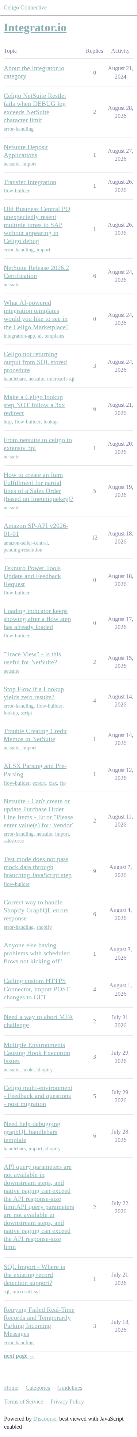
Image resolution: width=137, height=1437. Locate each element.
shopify (44, 927)
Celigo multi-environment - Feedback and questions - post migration (38, 1095)
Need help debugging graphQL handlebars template (32, 1131)
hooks (28, 1069)
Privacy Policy (67, 1401)
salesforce (14, 841)
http (8, 422)
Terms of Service (23, 1401)
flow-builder (17, 191)
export (39, 783)
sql (6, 1291)
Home (11, 1388)
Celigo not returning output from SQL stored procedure (35, 362)
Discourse (44, 1419)
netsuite (11, 164)
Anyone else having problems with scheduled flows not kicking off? (37, 953)
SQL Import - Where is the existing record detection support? (34, 1274)
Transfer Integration (30, 182)
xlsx (53, 783)
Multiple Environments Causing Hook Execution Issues (37, 1052)
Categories (38, 1388)
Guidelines (69, 1388)
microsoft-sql (61, 379)
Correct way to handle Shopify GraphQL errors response (36, 910)
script (26, 713)
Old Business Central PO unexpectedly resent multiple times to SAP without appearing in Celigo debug (37, 224)
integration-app (19, 336)
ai (40, 336)
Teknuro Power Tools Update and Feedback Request (32, 576)
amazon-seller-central (26, 543)
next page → (19, 1356)
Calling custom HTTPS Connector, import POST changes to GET (37, 988)
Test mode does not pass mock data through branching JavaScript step (38, 867)
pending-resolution (23, 550)
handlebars (15, 379)
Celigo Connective (25, 7)
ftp (63, 783)
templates (54, 336)
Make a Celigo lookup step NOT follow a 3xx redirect (34, 405)
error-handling (19, 129)
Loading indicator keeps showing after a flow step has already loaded (37, 618)
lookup (50, 422)
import (29, 164)
